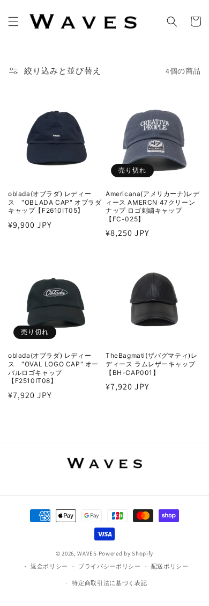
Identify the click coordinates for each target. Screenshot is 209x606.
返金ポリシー (49, 566)
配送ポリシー (170, 566)
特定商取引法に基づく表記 (109, 583)
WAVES (87, 553)
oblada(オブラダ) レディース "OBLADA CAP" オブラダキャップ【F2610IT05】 (54, 202)
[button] (13, 21)
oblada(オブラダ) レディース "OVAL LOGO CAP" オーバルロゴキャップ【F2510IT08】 (53, 368)
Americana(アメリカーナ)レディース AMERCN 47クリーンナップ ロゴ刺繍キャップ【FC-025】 (152, 206)
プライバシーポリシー (109, 566)
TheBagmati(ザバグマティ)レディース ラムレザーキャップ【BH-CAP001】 (151, 363)
